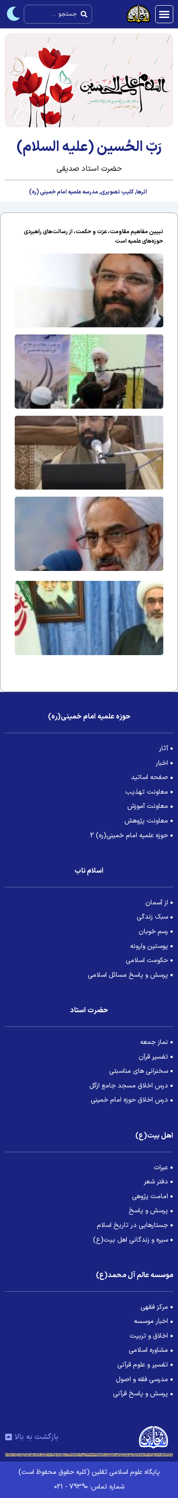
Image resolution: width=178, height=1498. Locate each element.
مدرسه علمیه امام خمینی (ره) (63, 192)
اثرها (141, 192)
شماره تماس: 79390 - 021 (89, 1487)
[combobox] (58, 14)
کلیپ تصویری (117, 192)
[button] (164, 14)
